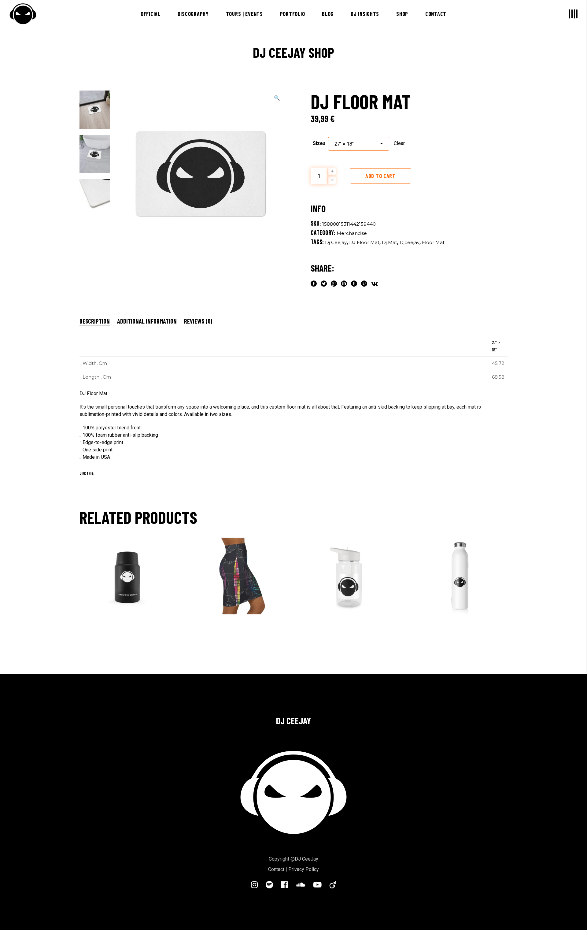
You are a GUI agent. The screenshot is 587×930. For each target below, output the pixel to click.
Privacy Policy (303, 869)
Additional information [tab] (147, 321)
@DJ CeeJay (304, 859)
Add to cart (380, 175)
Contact (276, 869)
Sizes (319, 143)
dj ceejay (336, 242)
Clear (399, 143)
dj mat (389, 242)
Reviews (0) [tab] (198, 321)
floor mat (433, 242)
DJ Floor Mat (364, 242)
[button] (277, 98)
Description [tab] (94, 321)
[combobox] (358, 144)
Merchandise (352, 233)
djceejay (409, 242)
